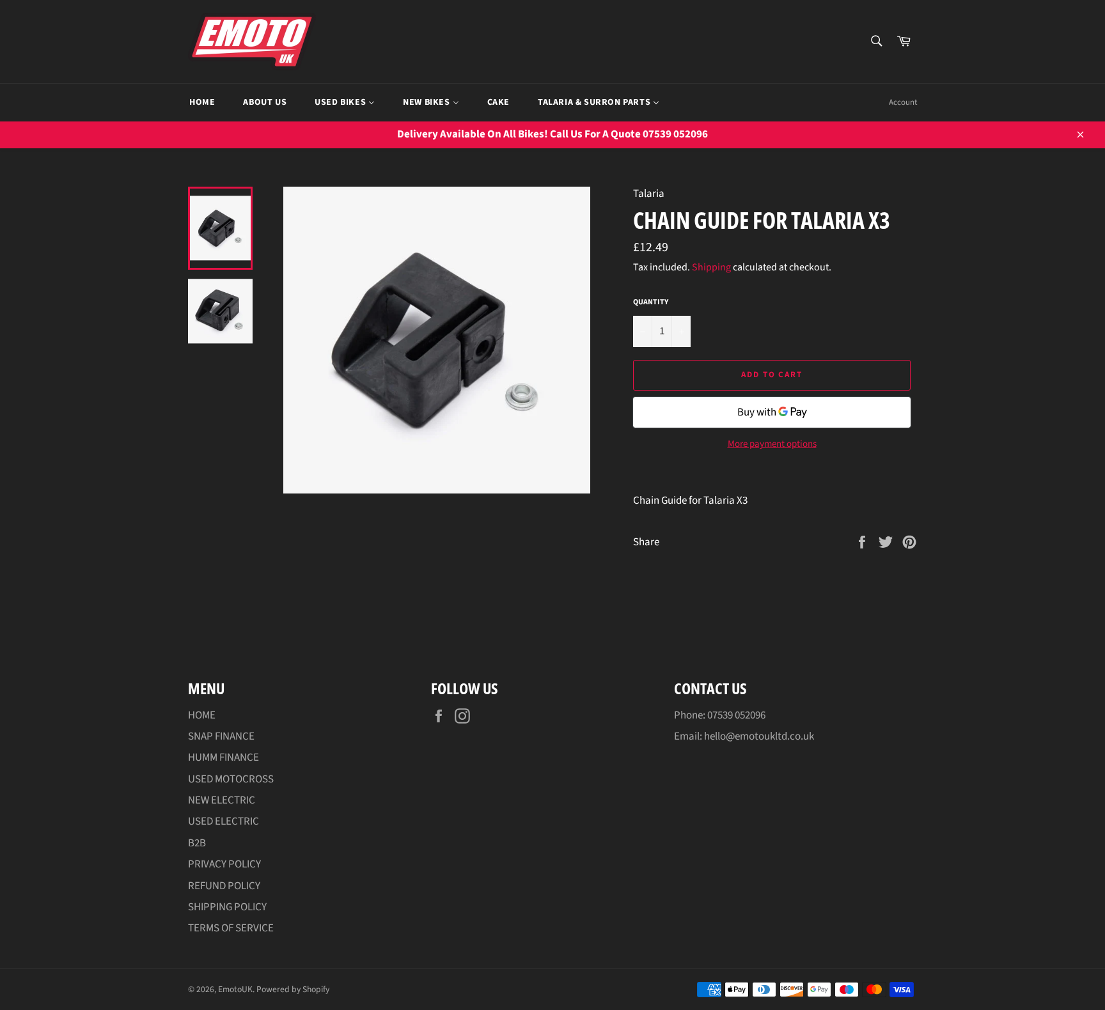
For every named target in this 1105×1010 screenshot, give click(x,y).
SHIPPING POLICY (227, 907)
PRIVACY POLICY (224, 864)
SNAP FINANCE (221, 736)
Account (903, 102)
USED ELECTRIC (223, 821)
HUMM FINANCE (223, 757)
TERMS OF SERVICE (231, 928)
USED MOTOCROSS (231, 779)
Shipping (711, 267)
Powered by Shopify (292, 989)
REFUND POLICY (224, 886)
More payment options (772, 444)
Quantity (650, 302)
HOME (202, 715)
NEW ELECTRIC (221, 800)
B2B (197, 843)
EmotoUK (235, 989)
